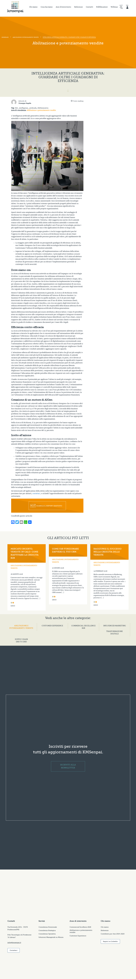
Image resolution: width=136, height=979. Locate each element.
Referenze (78, 7)
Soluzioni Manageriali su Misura (51, 937)
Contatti (89, 7)
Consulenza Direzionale (48, 927)
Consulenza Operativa (47, 934)
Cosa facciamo (47, 7)
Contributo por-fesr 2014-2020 (112, 934)
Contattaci (13, 950)
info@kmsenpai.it (14, 943)
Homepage (5, 37)
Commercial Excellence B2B (80, 927)
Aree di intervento (63, 7)
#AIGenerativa (43, 108)
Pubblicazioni (102, 7)
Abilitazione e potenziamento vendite (26, 37)
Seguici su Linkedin (110, 941)
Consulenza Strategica (47, 930)
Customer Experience (78, 936)
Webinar (114, 7)
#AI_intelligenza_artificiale (26, 108)
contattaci (36, 493)
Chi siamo (33, 7)
